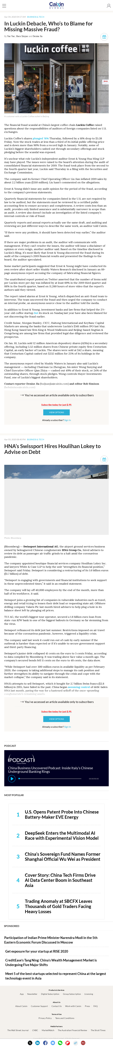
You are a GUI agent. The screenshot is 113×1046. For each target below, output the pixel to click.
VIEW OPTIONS (56, 412)
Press (87, 1006)
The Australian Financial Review (72, 1030)
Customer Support (39, 1006)
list (36, 313)
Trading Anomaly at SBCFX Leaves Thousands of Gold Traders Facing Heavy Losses (58, 906)
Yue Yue (11, 36)
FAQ (95, 1006)
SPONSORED (11, 926)
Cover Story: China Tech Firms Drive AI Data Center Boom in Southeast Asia (60, 880)
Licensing (88, 994)
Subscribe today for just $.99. (56, 404)
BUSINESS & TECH (35, 17)
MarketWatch (48, 1030)
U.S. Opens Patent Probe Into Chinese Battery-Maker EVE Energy (62, 814)
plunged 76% (41, 138)
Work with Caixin (73, 1006)
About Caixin (21, 1006)
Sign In (67, 420)
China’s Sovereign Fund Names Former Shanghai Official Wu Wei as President (62, 856)
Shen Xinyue (22, 36)
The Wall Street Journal (18, 1030)
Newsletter (32, 994)
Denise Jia (37, 36)
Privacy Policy (45, 1018)
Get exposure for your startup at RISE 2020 (36, 951)
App (22, 994)
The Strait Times (98, 1030)
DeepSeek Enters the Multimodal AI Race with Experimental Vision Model (62, 835)
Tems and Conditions (64, 1018)
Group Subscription (72, 994)
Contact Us (56, 1006)
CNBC (35, 1030)
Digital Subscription (50, 994)
